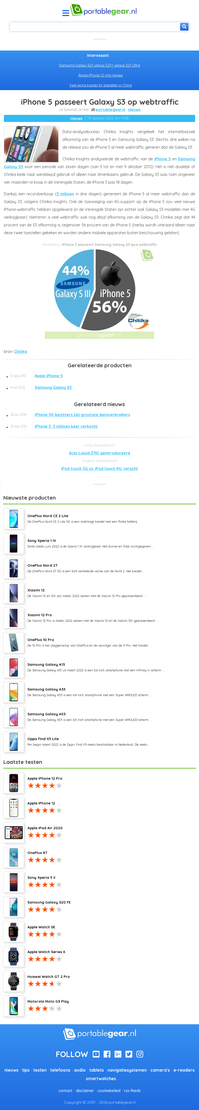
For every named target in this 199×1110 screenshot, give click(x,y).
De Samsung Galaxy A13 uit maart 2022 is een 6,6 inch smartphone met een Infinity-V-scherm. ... (96, 667)
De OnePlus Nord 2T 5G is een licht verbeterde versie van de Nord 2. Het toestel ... (86, 568)
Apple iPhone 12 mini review (100, 75)
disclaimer (85, 1090)
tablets (96, 1070)
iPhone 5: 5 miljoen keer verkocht (54, 426)
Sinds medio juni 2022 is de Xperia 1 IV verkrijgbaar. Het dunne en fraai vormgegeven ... (90, 543)
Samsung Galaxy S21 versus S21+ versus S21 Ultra (99, 65)
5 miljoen (65, 193)
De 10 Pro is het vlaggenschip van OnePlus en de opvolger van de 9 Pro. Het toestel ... (89, 642)
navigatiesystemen (127, 1070)
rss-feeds (132, 1090)
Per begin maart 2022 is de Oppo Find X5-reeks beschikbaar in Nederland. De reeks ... (88, 741)
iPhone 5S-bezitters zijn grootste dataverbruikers (70, 414)
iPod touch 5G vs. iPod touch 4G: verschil (99, 468)
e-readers (184, 1070)
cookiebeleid (109, 1090)
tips (26, 1070)
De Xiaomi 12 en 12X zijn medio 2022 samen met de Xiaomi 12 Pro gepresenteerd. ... (86, 593)
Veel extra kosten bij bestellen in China (100, 85)
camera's (160, 1070)
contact (65, 1090)
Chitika (20, 351)
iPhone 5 (162, 158)
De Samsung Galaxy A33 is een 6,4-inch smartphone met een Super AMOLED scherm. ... (89, 692)
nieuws (134, 109)
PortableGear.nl (110, 109)
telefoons (60, 1070)
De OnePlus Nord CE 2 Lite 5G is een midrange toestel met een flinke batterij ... (83, 518)
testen (40, 1070)
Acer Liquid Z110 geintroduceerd (99, 453)
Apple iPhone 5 (36, 375)
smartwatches (101, 1078)
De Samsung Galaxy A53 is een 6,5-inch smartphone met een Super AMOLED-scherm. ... (89, 716)
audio (80, 1070)
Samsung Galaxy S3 (41, 387)
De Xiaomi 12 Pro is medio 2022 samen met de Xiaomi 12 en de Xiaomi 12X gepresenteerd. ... (93, 617)
